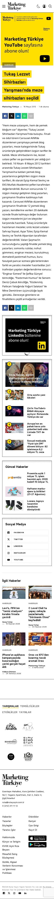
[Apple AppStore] (37, 840)
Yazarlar (6, 821)
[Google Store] (37, 846)
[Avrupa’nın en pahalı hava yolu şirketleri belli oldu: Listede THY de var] (14, 428)
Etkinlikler (9, 712)
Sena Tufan (7, 622)
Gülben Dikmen (9, 672)
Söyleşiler (7, 825)
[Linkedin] (25, 893)
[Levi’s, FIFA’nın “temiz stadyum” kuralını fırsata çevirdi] (14, 592)
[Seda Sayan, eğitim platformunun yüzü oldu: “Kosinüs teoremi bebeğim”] (27, 374)
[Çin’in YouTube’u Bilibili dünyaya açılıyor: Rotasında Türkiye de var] (14, 411)
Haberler (9, 65)
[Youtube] (19, 893)
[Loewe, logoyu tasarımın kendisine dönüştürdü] (14, 505)
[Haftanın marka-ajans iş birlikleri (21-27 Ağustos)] (14, 491)
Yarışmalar (10, 706)
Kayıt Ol (32, 829)
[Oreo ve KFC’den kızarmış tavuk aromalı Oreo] (40, 639)
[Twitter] (9, 893)
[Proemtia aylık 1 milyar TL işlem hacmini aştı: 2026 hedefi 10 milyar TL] (14, 478)
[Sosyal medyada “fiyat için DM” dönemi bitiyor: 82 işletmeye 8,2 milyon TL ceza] (14, 445)
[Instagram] (14, 893)
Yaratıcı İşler (9, 829)
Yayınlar (25, 712)
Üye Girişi (33, 825)
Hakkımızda (8, 837)
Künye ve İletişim (11, 841)
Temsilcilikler (29, 706)
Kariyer (32, 821)
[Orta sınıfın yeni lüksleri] (14, 395)
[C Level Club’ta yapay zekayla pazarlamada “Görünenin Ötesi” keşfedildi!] (40, 592)
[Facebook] (4, 893)
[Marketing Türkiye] (18, 6)
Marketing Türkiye (10, 106)
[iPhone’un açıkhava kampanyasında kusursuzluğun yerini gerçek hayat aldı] (14, 639)
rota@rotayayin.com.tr (13, 802)
